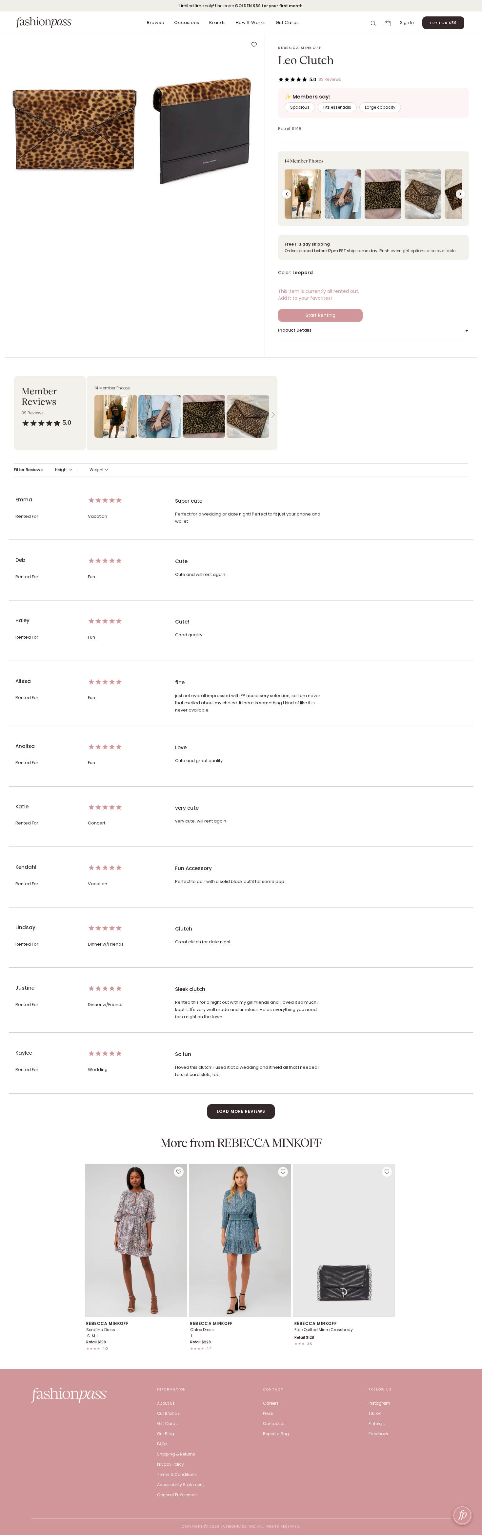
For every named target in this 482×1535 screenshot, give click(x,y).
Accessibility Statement (180, 1484)
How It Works (251, 22)
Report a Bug (276, 1433)
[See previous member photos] (286, 194)
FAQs (162, 1444)
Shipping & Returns (176, 1454)
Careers (271, 1403)
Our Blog (165, 1433)
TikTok (375, 1413)
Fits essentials (337, 107)
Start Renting (320, 315)
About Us (166, 1403)
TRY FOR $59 (443, 22)
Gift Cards (287, 22)
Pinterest (377, 1423)
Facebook (378, 1433)
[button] (73, 129)
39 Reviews (330, 79)
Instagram (379, 1403)
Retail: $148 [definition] (289, 128)
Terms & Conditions (177, 1474)
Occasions (186, 22)
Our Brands (168, 1413)
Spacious (300, 107)
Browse (156, 22)
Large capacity (380, 107)
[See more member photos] (460, 194)
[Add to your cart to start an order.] (388, 22)
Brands (217, 22)
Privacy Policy (170, 1464)
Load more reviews (241, 1111)
